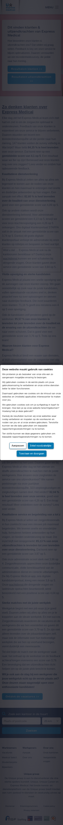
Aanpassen (18, 445)
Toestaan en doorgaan (31, 453)
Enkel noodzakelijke (40, 445)
